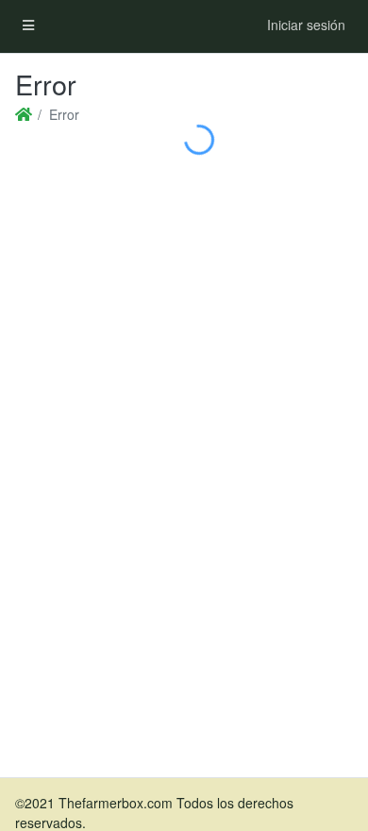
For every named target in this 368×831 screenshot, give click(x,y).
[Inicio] (22, 114)
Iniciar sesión (306, 24)
